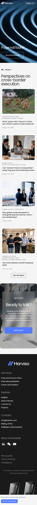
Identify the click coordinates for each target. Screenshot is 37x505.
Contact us (6, 404)
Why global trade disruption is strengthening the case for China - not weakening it (17, 214)
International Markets (10, 381)
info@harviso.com (9, 420)
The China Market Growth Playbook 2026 (17, 264)
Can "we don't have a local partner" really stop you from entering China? (18, 169)
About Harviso (7, 401)
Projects (4, 407)
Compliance (6, 462)
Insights (4, 397)
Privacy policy (7, 456)
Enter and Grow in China (11, 378)
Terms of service (8, 459)
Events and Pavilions (9, 385)
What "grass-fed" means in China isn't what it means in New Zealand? (18, 122)
